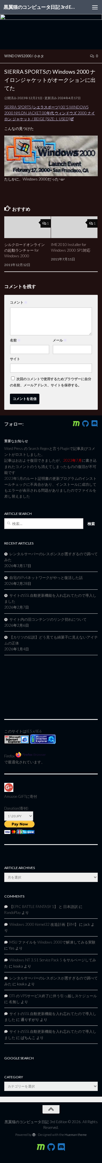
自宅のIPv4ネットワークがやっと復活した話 (46, 577)
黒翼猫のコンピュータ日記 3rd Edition (40, 7)
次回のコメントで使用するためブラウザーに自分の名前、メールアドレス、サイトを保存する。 (50, 382)
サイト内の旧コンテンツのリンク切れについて (48, 619)
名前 (15, 340)
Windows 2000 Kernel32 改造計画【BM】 (43, 924)
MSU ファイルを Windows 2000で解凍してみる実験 (52, 942)
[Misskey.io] (76, 423)
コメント (18, 302)
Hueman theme (76, 1134)
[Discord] (94, 423)
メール (60, 340)
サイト (15, 359)
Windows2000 (17, 56)
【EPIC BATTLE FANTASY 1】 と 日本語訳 (43, 906)
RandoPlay (12, 912)
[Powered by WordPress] (34, 1134)
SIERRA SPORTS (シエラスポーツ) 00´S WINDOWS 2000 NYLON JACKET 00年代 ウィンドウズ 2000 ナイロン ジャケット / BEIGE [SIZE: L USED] (49, 113)
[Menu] (95, 7)
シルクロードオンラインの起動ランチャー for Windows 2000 (24, 250)
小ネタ (39, 56)
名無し (14, 1001)
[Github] (85, 423)
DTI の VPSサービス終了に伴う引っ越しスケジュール (53, 996)
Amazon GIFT (15, 796)
